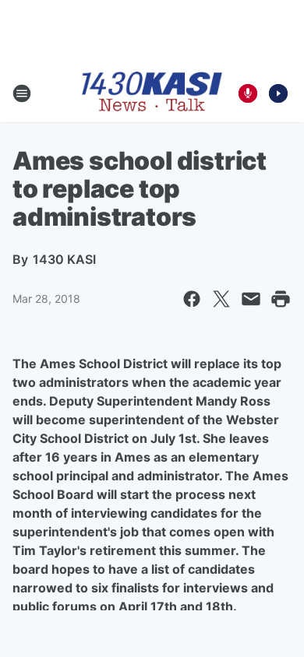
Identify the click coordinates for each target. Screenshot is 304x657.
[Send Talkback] (248, 93)
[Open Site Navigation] (21, 93)
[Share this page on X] (221, 299)
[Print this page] (281, 299)
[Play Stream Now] (278, 93)
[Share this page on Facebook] (192, 299)
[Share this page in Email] (251, 299)
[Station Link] (152, 93)
